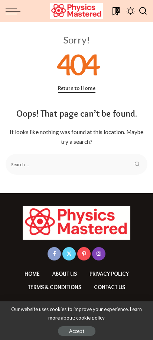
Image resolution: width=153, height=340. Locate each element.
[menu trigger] (15, 11)
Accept (76, 331)
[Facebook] (54, 253)
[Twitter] (69, 253)
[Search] (143, 11)
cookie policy (90, 318)
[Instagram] (98, 253)
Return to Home (76, 88)
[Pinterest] (84, 253)
